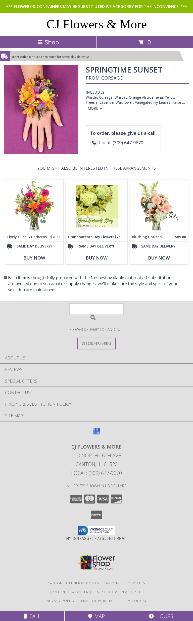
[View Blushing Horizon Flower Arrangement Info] (159, 205)
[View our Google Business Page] (96, 434)
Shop (52, 42)
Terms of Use (134, 600)
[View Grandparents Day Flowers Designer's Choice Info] (96, 205)
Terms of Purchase (98, 600)
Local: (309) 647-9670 (96, 473)
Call (33, 616)
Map (98, 616)
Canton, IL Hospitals (124, 583)
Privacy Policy (60, 600)
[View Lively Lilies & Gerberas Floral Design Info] (34, 205)
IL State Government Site (118, 592)
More (93, 108)
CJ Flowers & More (96, 24)
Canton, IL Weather (69, 592)
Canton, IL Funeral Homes (73, 583)
